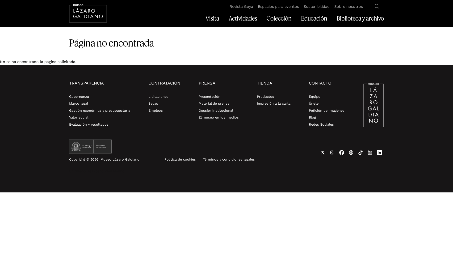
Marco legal (78, 103)
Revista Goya (241, 6)
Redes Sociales (321, 124)
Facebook (341, 152)
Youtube (370, 152)
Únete (314, 103)
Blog (312, 117)
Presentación (209, 96)
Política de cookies (180, 159)
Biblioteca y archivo (360, 18)
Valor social (78, 117)
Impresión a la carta (273, 103)
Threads (351, 152)
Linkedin (379, 152)
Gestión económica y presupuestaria (99, 110)
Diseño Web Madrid (108, 171)
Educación (314, 18)
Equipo (314, 96)
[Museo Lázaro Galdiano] (88, 13)
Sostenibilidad (317, 6)
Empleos (155, 110)
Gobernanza (79, 96)
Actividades (243, 18)
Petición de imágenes (326, 110)
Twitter (322, 152)
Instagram (332, 152)
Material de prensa (214, 103)
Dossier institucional (216, 110)
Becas (153, 103)
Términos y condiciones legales (229, 159)
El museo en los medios (219, 117)
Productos (265, 96)
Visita (212, 18)
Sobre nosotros (348, 6)
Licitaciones (158, 96)
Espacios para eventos (278, 6)
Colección (279, 18)
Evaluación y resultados (89, 124)
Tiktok (360, 152)
